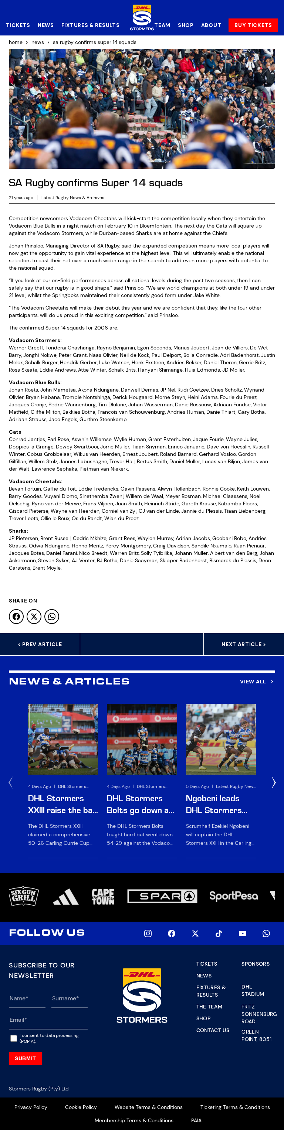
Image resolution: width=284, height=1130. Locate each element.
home (16, 42)
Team (162, 25)
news (37, 42)
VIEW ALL (253, 681)
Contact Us (213, 1030)
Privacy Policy (30, 1107)
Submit (25, 1058)
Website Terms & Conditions (149, 1107)
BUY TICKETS (253, 25)
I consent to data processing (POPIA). (49, 1038)
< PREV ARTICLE (40, 644)
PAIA (196, 1120)
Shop (186, 25)
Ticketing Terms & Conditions (235, 1107)
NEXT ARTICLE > (244, 644)
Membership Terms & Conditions (134, 1120)
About (211, 25)
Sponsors (255, 963)
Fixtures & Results (90, 25)
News (46, 25)
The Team (209, 1006)
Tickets (18, 25)
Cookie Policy (81, 1107)
